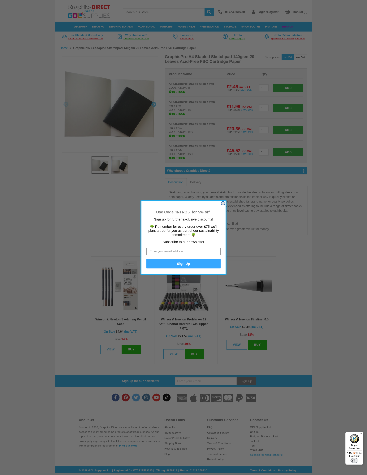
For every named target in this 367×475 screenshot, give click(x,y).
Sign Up (183, 264)
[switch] (354, 460)
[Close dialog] (223, 203)
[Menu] (361, 434)
